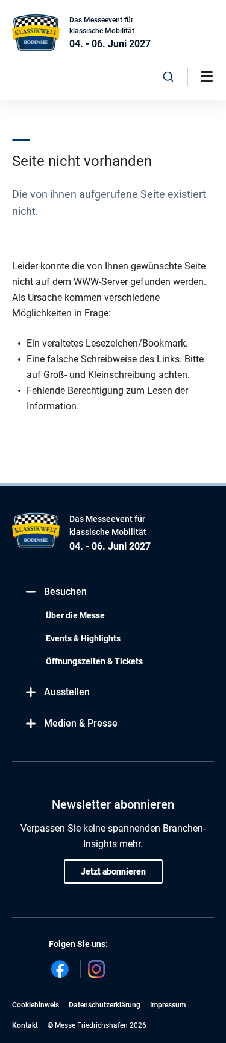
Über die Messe (75, 615)
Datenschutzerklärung (104, 1005)
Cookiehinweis (35, 1005)
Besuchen (65, 591)
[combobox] (168, 77)
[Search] (168, 77)
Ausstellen (67, 692)
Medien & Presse (81, 723)
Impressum (168, 1005)
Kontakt (25, 1025)
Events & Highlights (83, 638)
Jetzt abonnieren (113, 871)
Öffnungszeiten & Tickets (94, 661)
